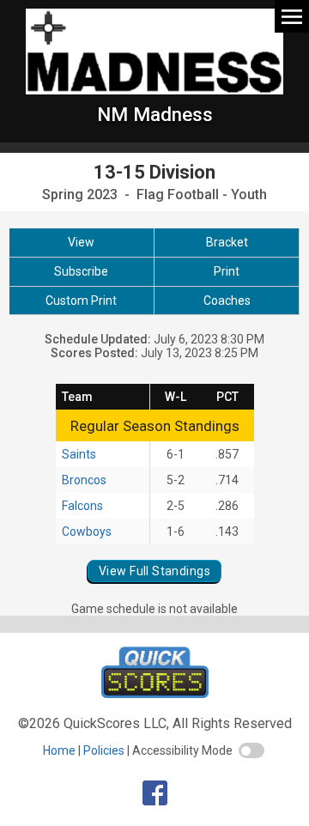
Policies (103, 750)
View (81, 242)
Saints (79, 454)
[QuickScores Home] (155, 693)
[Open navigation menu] (292, 16)
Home (59, 750)
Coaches (227, 300)
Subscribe (81, 271)
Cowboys (87, 531)
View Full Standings (154, 571)
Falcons (82, 506)
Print (226, 271)
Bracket (227, 242)
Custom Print (81, 300)
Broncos (84, 480)
